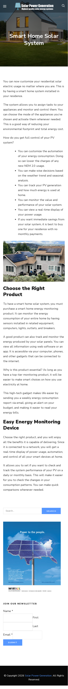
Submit (12, 642)
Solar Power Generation (38, 675)
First (35, 617)
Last (35, 626)
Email (8, 635)
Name (8, 611)
